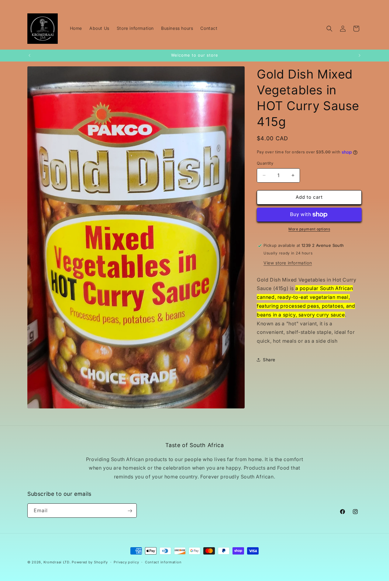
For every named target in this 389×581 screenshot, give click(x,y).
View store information (287, 262)
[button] (329, 28)
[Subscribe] (129, 511)
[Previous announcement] (29, 55)
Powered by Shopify (90, 562)
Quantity (265, 163)
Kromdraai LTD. (57, 562)
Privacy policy (126, 562)
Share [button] (269, 359)
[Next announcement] (359, 55)
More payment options (309, 229)
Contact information (163, 562)
